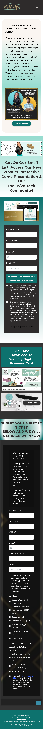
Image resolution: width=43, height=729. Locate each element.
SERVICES (13, 596)
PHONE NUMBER (16, 553)
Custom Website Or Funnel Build (20, 601)
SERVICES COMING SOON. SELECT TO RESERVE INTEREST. (20, 646)
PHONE (10, 263)
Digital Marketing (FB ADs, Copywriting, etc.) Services (22, 657)
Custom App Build (20, 617)
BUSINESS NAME (15, 510)
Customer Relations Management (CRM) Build (21, 610)
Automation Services (21, 671)
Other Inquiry (17, 638)
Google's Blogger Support (19, 626)
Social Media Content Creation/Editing (21, 666)
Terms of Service (27, 327)
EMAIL (10, 252)
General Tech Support (21, 620)
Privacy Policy (15, 327)
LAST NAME (12, 241)
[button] (37, 8)
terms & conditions (23, 677)
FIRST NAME (12, 229)
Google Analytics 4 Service (20, 633)
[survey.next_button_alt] (38, 703)
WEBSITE (12, 564)
